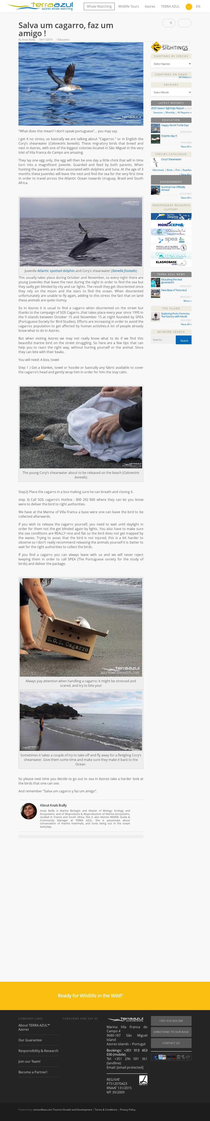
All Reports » (184, 112)
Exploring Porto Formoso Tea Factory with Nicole (175, 315)
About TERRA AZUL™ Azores (34, 1027)
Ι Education (63, 39)
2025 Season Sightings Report (167, 108)
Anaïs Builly (28, 39)
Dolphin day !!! (169, 136)
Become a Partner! (32, 1072)
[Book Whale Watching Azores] (189, 7)
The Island (171, 308)
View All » (186, 146)
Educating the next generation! (171, 281)
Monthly (170, 112)
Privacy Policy (127, 1109)
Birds (170, 170)
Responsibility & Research (38, 1050)
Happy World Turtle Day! (175, 125)
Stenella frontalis (124, 270)
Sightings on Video (171, 74)
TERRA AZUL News (171, 274)
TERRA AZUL (170, 6)
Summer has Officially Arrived (173, 188)
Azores (150, 6)
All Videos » (185, 77)
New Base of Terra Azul (174, 290)
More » (188, 301)
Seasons (158, 112)
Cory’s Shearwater (171, 159)
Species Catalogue (171, 154)
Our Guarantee (30, 1040)
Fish (177, 170)
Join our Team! (29, 1061)
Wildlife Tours (128, 6)
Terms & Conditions (106, 1109)
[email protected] (130, 1067)
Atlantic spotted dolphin (56, 270)
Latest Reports (171, 103)
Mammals (158, 170)
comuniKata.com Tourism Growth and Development (62, 1109)
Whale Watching (99, 6)
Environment (171, 182)
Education (171, 120)
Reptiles (187, 170)
